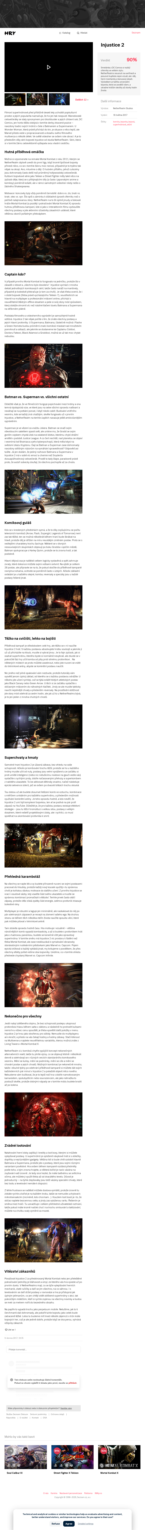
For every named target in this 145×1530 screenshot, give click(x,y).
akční (129, 124)
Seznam (136, 32)
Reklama (88, 1493)
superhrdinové (119, 124)
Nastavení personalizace (71, 1493)
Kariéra (54, 1493)
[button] (49, 67)
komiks (116, 122)
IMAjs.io (98, 1493)
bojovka (124, 122)
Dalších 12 (81, 99)
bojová (131, 122)
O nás (45, 1493)
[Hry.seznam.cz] (10, 33)
